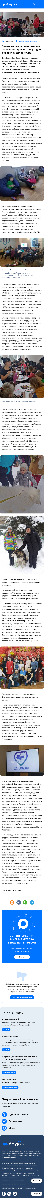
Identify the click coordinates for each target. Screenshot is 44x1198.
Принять (36, 1181)
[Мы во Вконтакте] (9, 1194)
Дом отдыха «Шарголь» (27, 41)
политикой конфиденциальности (14, 1173)
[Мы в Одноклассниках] (4, 1194)
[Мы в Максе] (15, 1194)
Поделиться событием (22, 997)
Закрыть (36, 1194)
